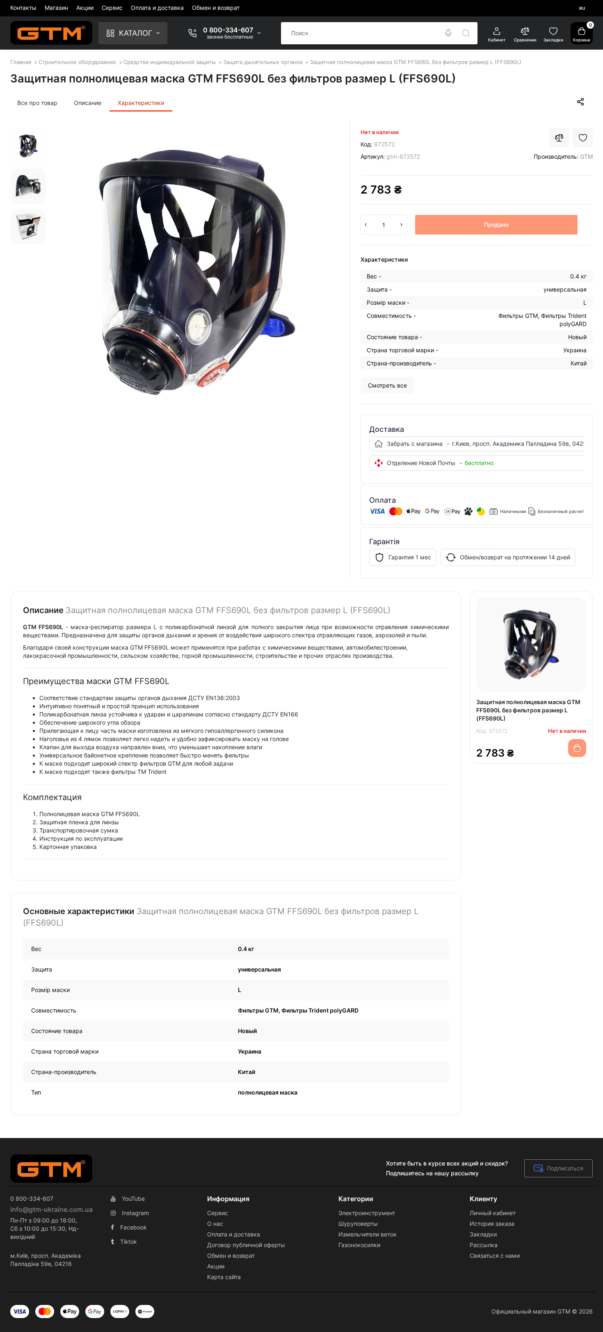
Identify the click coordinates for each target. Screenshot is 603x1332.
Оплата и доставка (157, 7)
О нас (215, 1223)
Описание (87, 102)
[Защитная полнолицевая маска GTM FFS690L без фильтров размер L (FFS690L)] (197, 272)
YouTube (133, 1198)
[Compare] (559, 138)
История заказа (492, 1223)
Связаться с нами (495, 1255)
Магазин (56, 7)
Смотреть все (387, 385)
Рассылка (484, 1244)
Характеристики (141, 102)
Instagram (135, 1212)
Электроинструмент (366, 1212)
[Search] (448, 33)
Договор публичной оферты (246, 1244)
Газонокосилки (359, 1244)
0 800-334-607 (228, 30)
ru (582, 8)
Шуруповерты (358, 1223)
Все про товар (37, 102)
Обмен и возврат (216, 7)
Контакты (23, 7)
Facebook (133, 1227)
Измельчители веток (367, 1234)
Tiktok (128, 1241)
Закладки (483, 1234)
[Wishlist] (583, 138)
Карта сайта (224, 1276)
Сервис (112, 7)
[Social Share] (580, 101)
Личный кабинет (493, 1212)
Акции (85, 7)
